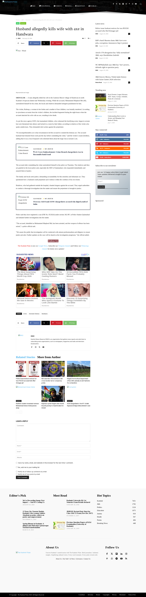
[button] (140, 4)
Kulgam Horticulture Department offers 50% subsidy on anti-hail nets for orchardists (78, 381)
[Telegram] (116, 558)
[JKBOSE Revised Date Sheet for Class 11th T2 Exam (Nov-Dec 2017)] (59, 514)
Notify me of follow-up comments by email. (32, 471)
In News (72, 559)
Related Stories (25, 357)
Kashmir (28, 20)
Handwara (44, 313)
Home (18, 20)
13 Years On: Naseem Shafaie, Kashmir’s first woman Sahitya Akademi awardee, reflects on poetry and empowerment (34, 514)
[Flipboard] (123, 4)
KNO (19, 38)
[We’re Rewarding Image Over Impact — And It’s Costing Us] (15, 503)
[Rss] (126, 558)
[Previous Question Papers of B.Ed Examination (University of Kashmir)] (100, 108)
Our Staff (66, 559)
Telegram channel (64, 246)
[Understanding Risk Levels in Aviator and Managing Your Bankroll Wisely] (100, 119)
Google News (43, 246)
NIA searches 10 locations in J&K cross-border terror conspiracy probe (52, 381)
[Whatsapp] (132, 4)
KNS (96, 46)
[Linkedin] (120, 4)
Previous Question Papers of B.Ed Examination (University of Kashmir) (118, 107)
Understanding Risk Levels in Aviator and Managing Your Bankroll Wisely (117, 118)
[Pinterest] (129, 4)
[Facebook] (113, 4)
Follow (126, 139)
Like (127, 135)
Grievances (79, 559)
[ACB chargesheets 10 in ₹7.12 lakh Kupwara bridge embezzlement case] (78, 394)
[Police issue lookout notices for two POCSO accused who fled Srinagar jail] (27, 369)
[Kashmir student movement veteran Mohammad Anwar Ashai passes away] (27, 394)
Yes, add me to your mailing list (28, 467)
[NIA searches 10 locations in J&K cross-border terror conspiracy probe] (53, 369)
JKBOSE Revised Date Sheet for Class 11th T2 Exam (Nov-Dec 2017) (80, 512)
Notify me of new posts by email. (29, 474)
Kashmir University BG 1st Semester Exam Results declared (78, 501)
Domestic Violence (34, 313)
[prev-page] (17, 412)
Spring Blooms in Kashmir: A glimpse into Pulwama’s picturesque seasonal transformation (36, 525)
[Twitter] (116, 4)
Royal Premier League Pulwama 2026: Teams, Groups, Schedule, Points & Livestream (118, 97)
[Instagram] (126, 4)
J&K (23, 20)
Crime (25, 313)
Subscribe (125, 157)
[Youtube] (136, 4)
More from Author (49, 357)
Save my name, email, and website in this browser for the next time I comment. (45, 463)
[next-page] (20, 412)
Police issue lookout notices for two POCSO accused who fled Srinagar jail (26, 381)
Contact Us (87, 559)
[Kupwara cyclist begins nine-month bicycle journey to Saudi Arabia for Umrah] (53, 394)
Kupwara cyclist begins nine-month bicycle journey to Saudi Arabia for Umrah (52, 406)
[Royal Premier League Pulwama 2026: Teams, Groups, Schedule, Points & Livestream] (100, 97)
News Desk (98, 82)
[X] (40, 347)
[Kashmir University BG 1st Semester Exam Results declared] (59, 503)
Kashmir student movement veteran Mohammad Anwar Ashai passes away (27, 406)
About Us (59, 559)
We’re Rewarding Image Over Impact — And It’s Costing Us (34, 501)
